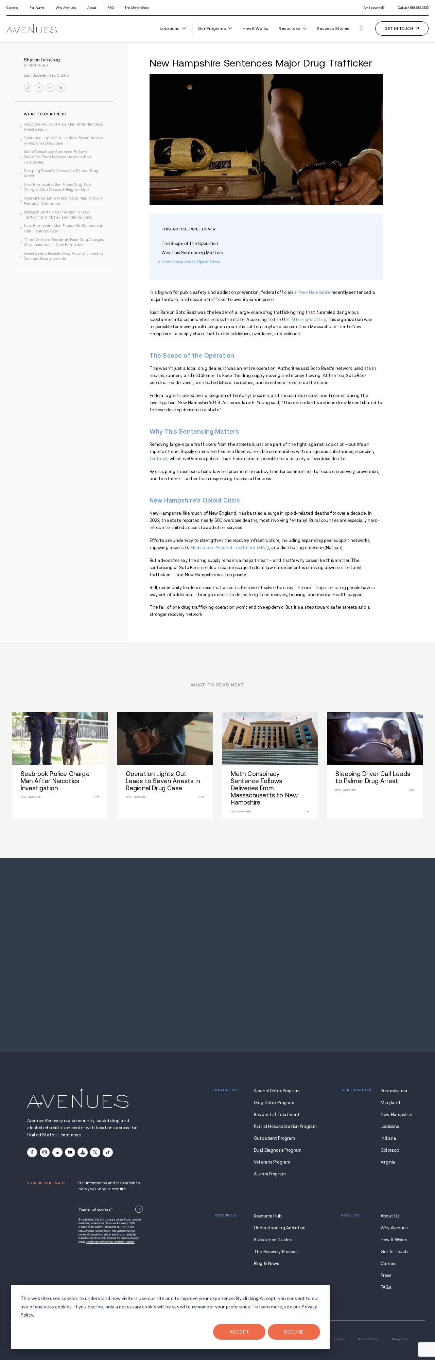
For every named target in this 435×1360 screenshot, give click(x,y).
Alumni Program (270, 1174)
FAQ (110, 8)
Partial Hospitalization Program (278, 1126)
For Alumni (37, 8)
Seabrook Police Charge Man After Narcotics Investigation (63, 126)
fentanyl (159, 458)
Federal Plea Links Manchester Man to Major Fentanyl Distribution (63, 200)
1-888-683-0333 (218, 960)
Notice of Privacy (368, 1339)
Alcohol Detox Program (277, 1091)
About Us (390, 1216)
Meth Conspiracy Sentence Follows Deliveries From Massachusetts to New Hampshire (58, 157)
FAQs (386, 1287)
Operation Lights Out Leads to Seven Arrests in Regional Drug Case (63, 140)
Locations (169, 28)
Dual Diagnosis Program (277, 1150)
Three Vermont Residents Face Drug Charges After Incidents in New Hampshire (64, 242)
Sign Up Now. (139, 1209)
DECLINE (294, 1332)
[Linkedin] (57, 1152)
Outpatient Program (274, 1138)
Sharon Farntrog (42, 59)
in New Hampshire (312, 292)
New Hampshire (394, 1114)
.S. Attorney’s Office (305, 319)
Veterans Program (272, 1162)
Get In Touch (394, 1251)
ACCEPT (239, 1332)
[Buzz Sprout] (82, 1152)
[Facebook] (32, 1152)
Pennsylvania (394, 1091)
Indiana (388, 1138)
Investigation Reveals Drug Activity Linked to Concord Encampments (63, 256)
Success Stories (333, 28)
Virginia (388, 1162)
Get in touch (399, 28)
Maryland (390, 1102)
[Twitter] (95, 1152)
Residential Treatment (277, 1114)
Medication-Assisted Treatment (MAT (228, 547)
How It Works (255, 28)
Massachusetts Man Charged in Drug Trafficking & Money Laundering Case (58, 214)
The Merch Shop (136, 8)
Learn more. (70, 1135)
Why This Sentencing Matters (192, 252)
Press (386, 1275)
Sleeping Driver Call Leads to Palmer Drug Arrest (61, 173)
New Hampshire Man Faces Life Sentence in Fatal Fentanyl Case (63, 228)
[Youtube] (70, 1152)
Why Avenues (66, 8)
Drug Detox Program (274, 1102)
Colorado (390, 1150)
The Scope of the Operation (189, 243)
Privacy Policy (400, 1339)
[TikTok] (107, 1152)
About (91, 8)
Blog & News (266, 1263)
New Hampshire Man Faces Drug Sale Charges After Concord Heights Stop (57, 187)
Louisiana (390, 1126)
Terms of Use (336, 1339)
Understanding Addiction (278, 1228)
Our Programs (212, 28)
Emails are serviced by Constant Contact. (110, 1242)
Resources (289, 28)
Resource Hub (268, 1216)
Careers (12, 8)
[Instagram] (45, 1152)
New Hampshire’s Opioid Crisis (190, 262)
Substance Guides (273, 1240)
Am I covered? (374, 8)
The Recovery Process (275, 1251)
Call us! (413, 8)
